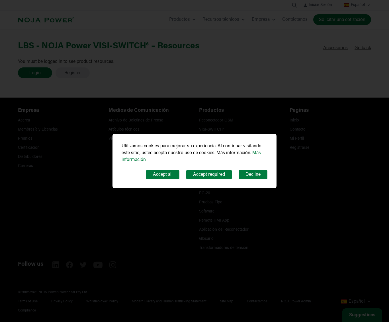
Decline (253, 174)
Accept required (209, 174)
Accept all (163, 174)
